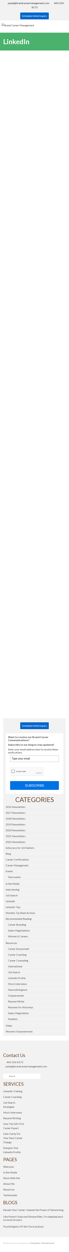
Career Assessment (18, 948)
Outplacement (16, 995)
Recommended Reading (19, 918)
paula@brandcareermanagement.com (28, 3)
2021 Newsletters (16, 836)
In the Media (12, 883)
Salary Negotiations (19, 930)
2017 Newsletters (16, 812)
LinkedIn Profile (17, 978)
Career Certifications (17, 859)
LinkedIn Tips (13, 907)
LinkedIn (10, 901)
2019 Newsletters (16, 824)
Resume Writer (16, 1001)
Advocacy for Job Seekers (20, 847)
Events (9, 871)
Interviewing (12, 889)
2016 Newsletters (16, 806)
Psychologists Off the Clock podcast (23, 1226)
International (15, 966)
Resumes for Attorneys (20, 1007)
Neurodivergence (17, 989)
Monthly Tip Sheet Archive (20, 912)
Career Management (17, 865)
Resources (11, 942)
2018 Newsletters (16, 818)
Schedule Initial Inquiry (34, 15)
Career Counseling (18, 960)
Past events (14, 877)
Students (13, 1018)
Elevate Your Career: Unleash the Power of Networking (33, 1209)
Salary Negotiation (18, 1013)
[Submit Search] (5, 1076)
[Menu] (63, 25)
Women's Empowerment (19, 1031)
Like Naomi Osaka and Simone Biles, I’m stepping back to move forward (33, 1218)
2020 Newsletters (16, 830)
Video (9, 1025)
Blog (8, 853)
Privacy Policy (35, 1243)
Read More (14, 120)
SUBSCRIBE (34, 785)
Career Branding (17, 924)
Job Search (12, 895)
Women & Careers (18, 936)
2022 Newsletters (16, 841)
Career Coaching (17, 954)
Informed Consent (47, 1243)
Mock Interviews (17, 983)
